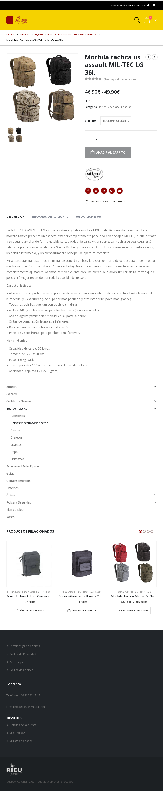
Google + (111, 190)
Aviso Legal (17, 662)
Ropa (14, 452)
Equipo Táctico (16, 408)
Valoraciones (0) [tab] (88, 216)
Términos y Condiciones (25, 646)
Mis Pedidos (17, 733)
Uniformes (17, 459)
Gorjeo (96, 190)
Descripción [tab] (15, 216)
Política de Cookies (21, 670)
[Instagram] (154, 5)
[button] (9, 20)
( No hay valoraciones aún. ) (121, 79)
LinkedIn (104, 190)
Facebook (88, 190)
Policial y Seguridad (18, 502)
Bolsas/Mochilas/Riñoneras (114, 107)
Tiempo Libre (15, 510)
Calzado (11, 394)
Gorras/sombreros (18, 481)
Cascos (15, 430)
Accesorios (18, 416)
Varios (10, 517)
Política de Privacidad (23, 654)
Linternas (12, 488)
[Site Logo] (26, 19)
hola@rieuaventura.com (29, 707)
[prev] (148, 57)
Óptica (10, 495)
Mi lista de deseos (21, 741)
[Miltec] (94, 173)
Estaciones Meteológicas (22, 466)
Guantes (16, 445)
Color (90, 121)
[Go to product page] (29, 564)
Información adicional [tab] (50, 216)
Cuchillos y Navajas (18, 401)
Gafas (10, 473)
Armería (11, 387)
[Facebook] (148, 5)
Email (119, 190)
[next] (155, 57)
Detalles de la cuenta (23, 725)
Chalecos (16, 437)
